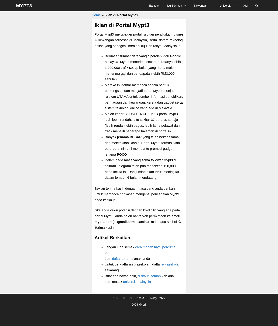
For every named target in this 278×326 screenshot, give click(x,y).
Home (96, 15)
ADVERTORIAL (123, 298)
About (140, 298)
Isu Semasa (174, 5)
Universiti (225, 5)
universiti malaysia (137, 282)
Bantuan (154, 5)
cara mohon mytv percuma (155, 247)
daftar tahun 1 (122, 259)
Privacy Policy (156, 298)
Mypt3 (24, 5)
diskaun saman (149, 276)
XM (245, 5)
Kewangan (200, 5)
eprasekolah (171, 264)
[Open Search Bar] (257, 5)
